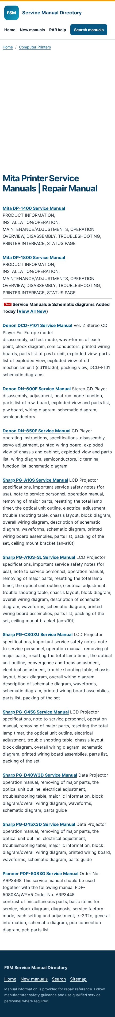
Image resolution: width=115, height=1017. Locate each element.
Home (10, 29)
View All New (32, 311)
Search (59, 979)
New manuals (32, 29)
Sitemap (78, 979)
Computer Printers (35, 47)
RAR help (57, 29)
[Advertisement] (57, 113)
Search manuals (89, 29)
